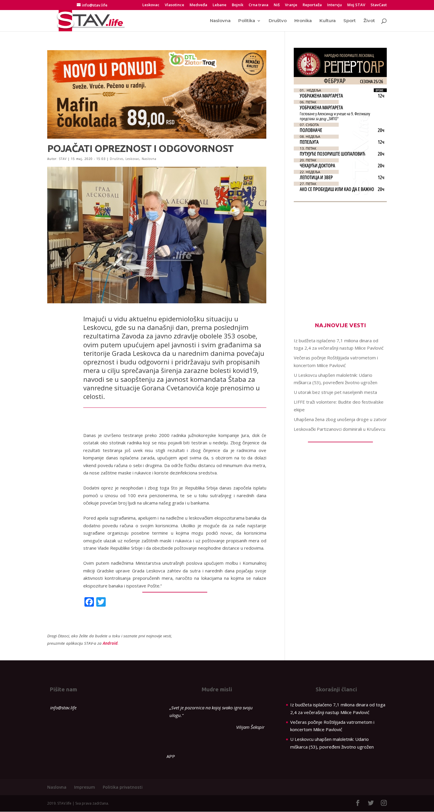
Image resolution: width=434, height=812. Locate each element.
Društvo (278, 21)
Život (369, 21)
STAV (63, 159)
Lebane (219, 5)
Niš (277, 5)
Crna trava (258, 5)
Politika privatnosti (123, 787)
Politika (246, 21)
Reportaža (312, 5)
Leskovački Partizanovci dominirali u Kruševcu (339, 429)
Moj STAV (356, 5)
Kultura (327, 21)
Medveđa (198, 5)
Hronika (303, 21)
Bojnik (237, 5)
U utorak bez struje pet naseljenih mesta (335, 392)
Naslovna (220, 21)
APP (171, 756)
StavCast (379, 5)
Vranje (291, 5)
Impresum (84, 787)
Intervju (334, 5)
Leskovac (150, 5)
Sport (349, 21)
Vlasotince (174, 5)
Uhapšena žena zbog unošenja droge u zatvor (340, 419)
